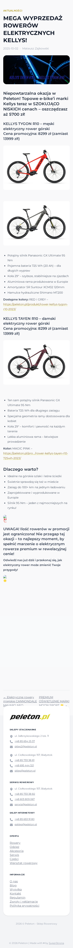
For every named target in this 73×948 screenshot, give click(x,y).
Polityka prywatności (24, 905)
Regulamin (17, 897)
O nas (14, 881)
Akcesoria (17, 851)
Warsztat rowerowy (24, 863)
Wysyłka (16, 889)
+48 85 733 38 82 (25, 793)
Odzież (14, 847)
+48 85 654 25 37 (25, 741)
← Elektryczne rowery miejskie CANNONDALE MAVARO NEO (20, 701)
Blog (13, 885)
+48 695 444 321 (24, 765)
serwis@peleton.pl (26, 804)
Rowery (15, 843)
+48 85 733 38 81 (24, 760)
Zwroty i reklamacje (24, 901)
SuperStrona (56, 943)
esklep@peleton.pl (26, 824)
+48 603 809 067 (25, 799)
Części (14, 859)
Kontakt (15, 893)
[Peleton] (30, 717)
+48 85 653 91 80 (24, 819)
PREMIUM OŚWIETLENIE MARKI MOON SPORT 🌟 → (54, 701)
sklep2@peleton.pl (26, 746)
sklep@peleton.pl (25, 770)
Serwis (14, 855)
